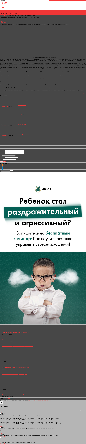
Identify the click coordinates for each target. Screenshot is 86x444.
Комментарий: (2, 154)
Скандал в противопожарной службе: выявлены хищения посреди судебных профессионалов (17, 346)
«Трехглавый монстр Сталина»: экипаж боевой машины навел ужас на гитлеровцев (15, 332)
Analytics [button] (1, 433)
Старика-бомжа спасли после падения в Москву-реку (10, 387)
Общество (4, 3)
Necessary (3, 413)
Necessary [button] (1, 412)
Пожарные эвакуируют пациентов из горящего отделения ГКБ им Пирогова (14, 374)
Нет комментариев (3, 22)
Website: (1, 159)
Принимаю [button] (50, 400)
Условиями (29, 400)
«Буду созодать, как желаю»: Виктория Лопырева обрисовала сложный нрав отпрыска (16, 359)
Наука (3, 7)
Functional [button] (1, 426)
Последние (4, 326)
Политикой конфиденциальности (37, 400)
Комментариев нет (5, 106)
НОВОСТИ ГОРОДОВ (9, 12)
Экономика (4, 4)
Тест (2, 339)
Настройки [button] (46, 400)
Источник (84, 93)
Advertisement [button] (2, 436)
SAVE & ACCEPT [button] (2, 443)
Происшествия (5, 2)
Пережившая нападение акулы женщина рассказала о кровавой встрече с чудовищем (16, 367)
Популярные (4, 325)
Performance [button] (2, 429)
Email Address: (2, 157)
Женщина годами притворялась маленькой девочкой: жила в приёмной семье (15, 394)
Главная (1, 15)
